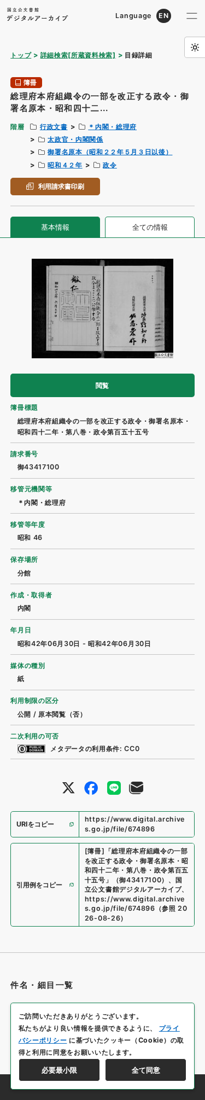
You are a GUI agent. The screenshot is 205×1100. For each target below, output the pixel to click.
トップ (20, 55)
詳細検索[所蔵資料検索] (78, 55)
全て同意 (146, 1070)
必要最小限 (59, 1070)
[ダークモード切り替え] (194, 47)
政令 (109, 165)
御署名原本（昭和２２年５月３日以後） (110, 152)
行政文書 (54, 127)
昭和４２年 (65, 165)
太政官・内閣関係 (75, 139)
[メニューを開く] (192, 16)
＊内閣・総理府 (112, 127)
